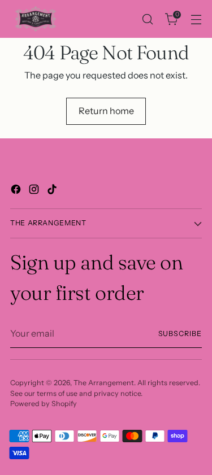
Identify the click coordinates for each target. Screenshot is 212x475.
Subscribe (180, 333)
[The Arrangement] (35, 19)
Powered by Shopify (43, 403)
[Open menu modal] (195, 18)
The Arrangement (103, 382)
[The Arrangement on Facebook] (17, 191)
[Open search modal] (147, 18)
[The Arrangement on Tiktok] (53, 191)
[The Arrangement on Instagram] (35, 191)
